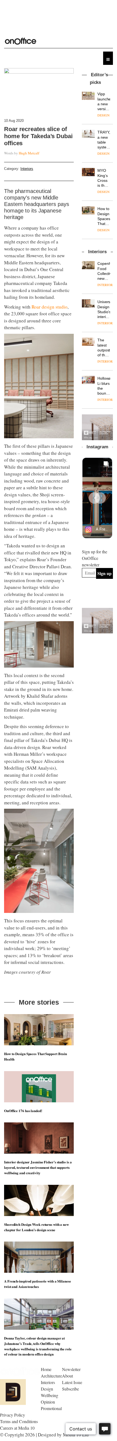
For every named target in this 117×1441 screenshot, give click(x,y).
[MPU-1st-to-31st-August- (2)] (97, 427)
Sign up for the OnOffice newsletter (94, 558)
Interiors (26, 169)
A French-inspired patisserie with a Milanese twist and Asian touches (37, 1283)
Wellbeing (49, 1395)
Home (46, 1369)
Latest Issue (72, 1382)
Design (47, 1389)
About (67, 1376)
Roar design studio (49, 307)
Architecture (51, 1376)
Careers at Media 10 (17, 1428)
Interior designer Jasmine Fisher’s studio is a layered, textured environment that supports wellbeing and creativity (38, 1167)
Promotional (51, 1408)
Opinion (48, 1402)
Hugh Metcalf (29, 153)
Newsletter (71, 1369)
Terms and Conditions (19, 1421)
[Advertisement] (99, 663)
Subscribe (70, 1389)
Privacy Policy (12, 1415)
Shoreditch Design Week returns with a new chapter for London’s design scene (36, 1227)
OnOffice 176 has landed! (23, 1110)
